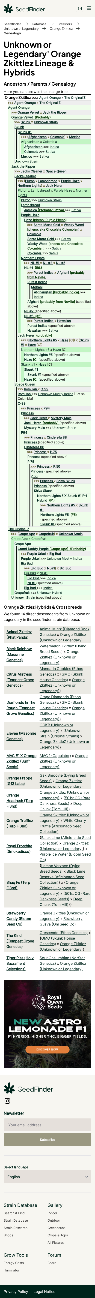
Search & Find (14, 1213)
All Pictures (56, 1242)
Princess (33, 408)
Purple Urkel (36, 554)
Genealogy (12, 33)
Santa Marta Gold (47, 225)
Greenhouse (56, 1228)
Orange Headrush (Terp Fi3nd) (19, 800)
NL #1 (34, 263)
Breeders (64, 24)
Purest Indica (43, 272)
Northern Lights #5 (42, 340)
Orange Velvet (28, 112)
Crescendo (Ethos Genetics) (64, 932)
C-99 (44, 389)
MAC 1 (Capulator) (55, 755)
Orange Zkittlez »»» (22, 97)
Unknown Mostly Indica (55, 394)
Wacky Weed (74, 225)
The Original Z (75, 97)
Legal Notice (44, 1291)
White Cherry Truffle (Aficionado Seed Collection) (63, 826)
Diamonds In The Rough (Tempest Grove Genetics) (20, 708)
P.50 (56, 466)
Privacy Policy (16, 1291)
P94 (47, 408)
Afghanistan (37, 137)
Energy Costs (14, 1263)
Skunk (25, 122)
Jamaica (30, 210)
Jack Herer (54, 185)
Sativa (50, 151)
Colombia (57, 137)
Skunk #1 (25, 132)
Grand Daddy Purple (33, 549)
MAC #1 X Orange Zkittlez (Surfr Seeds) (21, 761)
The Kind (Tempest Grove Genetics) (20, 941)
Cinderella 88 (57, 437)
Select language (16, 1167)
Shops (8, 1235)
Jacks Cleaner (31, 171)
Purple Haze (70, 181)
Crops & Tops (58, 1235)
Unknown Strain (46, 122)
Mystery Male (61, 418)
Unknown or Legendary (21, 28)
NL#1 (51, 568)
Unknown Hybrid (49, 593)
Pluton (30, 181)
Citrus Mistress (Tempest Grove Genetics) (20, 680)
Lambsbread (47, 181)
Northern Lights (29, 185)
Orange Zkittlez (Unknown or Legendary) (59, 657)
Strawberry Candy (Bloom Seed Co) (18, 918)
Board (52, 1263)
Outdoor (54, 1220)
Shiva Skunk (65, 481)
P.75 (53, 452)
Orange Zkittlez (61, 28)
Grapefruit (46, 534)
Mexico (74, 137)
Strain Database (16, 1220)
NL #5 (60, 263)
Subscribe (47, 1140)
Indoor (52, 1213)
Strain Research (15, 1228)
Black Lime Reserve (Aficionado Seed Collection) (62, 877)
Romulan (30, 389)
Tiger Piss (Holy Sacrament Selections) (20, 963)
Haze (28, 220)
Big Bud (55, 554)
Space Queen (56, 171)
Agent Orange (50, 97)
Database (39, 24)
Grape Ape (27, 534)
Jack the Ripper (55, 112)
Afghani (63, 272)
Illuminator (11, 1270)
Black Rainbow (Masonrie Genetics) (19, 654)
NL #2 (47, 263)
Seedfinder (12, 24)
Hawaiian (64, 321)
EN (79, 8)
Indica (54, 147)
